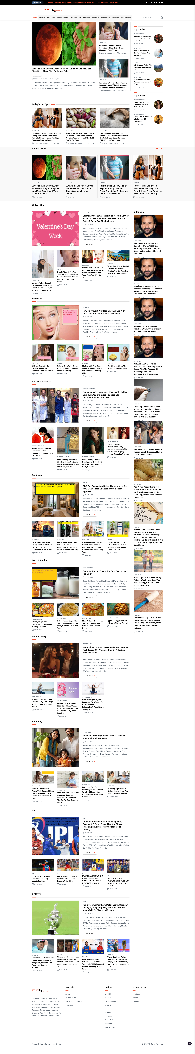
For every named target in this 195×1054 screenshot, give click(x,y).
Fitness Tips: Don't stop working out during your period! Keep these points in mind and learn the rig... (85, 3)
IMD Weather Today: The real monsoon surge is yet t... (143, 67)
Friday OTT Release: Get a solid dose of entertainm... (143, 119)
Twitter (135, 998)
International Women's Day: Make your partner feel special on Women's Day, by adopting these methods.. (105, 650)
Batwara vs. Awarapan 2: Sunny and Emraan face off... (142, 38)
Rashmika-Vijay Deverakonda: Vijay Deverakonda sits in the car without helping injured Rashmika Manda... (118, 449)
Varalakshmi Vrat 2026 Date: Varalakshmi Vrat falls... (142, 82)
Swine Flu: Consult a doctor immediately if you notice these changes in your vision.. (111, 48)
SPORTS (74, 17)
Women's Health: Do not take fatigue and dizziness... (142, 53)
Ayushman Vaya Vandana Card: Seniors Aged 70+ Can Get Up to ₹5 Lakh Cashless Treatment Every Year (92, 547)
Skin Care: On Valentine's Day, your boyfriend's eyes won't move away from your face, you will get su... (93, 272)
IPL (80, 17)
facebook (136, 994)
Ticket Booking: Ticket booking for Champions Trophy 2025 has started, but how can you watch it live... (118, 962)
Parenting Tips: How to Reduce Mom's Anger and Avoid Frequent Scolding (117, 791)
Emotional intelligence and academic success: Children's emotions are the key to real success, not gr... (68, 797)
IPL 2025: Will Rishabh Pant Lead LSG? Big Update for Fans (41, 878)
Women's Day (105, 17)
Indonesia (95, 17)
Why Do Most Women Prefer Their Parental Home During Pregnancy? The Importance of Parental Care (43, 793)
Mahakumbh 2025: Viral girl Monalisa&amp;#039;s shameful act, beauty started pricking (148, 328)
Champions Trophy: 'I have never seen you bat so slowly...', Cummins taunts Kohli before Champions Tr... (68, 962)
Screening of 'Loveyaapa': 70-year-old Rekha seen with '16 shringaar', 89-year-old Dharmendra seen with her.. (105, 395)
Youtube (136, 1001)
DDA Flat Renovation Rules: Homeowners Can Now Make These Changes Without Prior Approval (105, 489)
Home (35, 17)
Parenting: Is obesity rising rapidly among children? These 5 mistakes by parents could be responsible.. (113, 85)
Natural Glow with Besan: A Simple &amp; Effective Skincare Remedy (67, 368)
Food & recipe (126, 17)
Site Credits (56, 1044)
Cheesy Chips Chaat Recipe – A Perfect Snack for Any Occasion (42, 624)
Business (86, 17)
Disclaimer (69, 1005)
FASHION (42, 17)
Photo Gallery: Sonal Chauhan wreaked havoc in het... (141, 104)
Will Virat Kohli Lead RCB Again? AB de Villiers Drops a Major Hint (67, 878)
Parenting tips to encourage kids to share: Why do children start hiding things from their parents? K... (92, 792)
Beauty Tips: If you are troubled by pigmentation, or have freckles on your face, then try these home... (68, 277)
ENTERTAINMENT (63, 17)
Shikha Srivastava (42, 79)
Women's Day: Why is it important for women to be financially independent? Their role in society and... (93, 704)
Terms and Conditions (74, 1001)
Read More (89, 244)
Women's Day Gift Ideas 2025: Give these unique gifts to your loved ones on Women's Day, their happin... (67, 708)
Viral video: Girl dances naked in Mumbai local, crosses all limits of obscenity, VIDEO (148, 452)
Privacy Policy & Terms (41, 1044)
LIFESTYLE (51, 17)
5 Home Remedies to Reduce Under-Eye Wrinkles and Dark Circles (42, 368)
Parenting (115, 17)
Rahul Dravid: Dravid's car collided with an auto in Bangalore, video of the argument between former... (43, 962)
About (68, 994)
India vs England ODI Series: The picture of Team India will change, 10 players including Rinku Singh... (93, 964)
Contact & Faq (71, 998)
